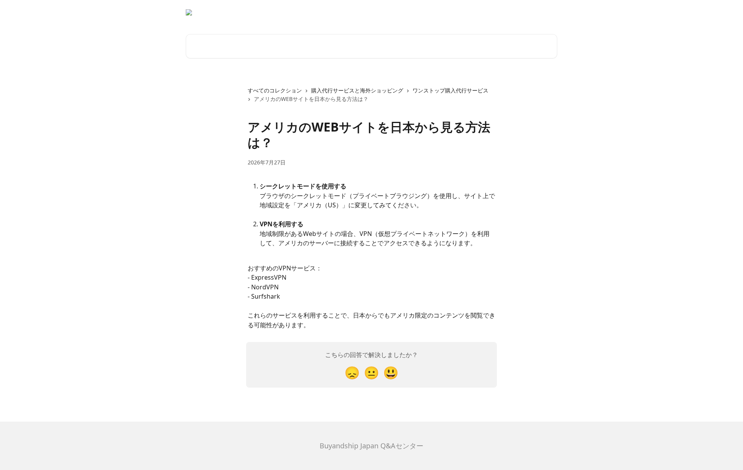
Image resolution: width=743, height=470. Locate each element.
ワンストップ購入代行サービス (450, 90)
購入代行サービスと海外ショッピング (357, 90)
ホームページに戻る (528, 12)
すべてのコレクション (275, 90)
